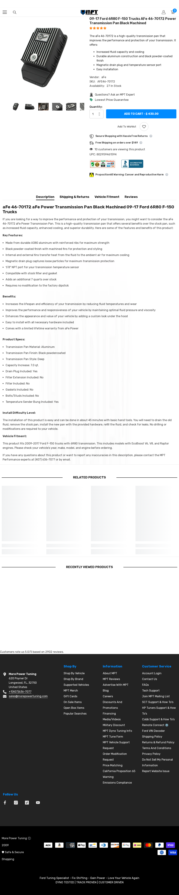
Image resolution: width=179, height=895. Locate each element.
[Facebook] (5, 802)
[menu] (5, 12)
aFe (103, 77)
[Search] (15, 12)
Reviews (131, 197)
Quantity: (96, 106)
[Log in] (164, 12)
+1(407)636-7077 (20, 691)
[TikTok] (27, 802)
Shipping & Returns (74, 197)
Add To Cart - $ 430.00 (141, 113)
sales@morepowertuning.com (28, 696)
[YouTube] (38, 802)
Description (45, 197)
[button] (98, 28)
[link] (23, 545)
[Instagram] (16, 802)
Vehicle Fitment (107, 197)
